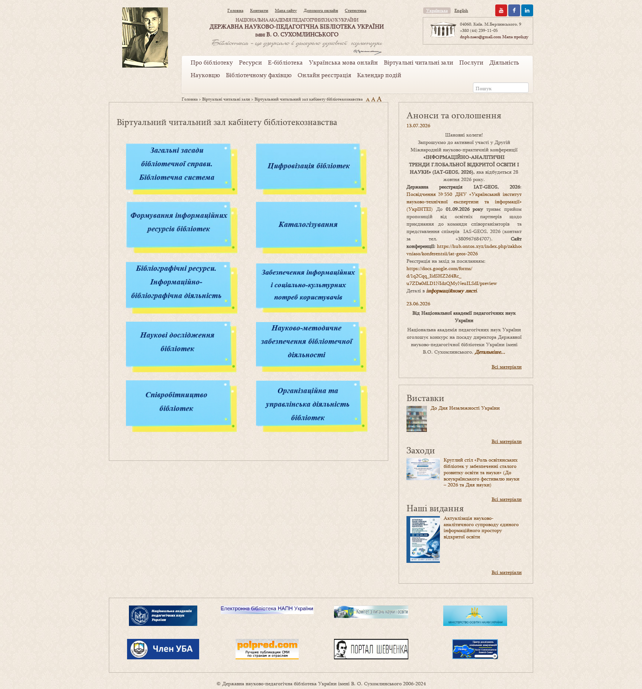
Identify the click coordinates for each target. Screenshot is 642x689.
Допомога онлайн (321, 10)
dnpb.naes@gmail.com (480, 37)
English (461, 10)
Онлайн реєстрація (324, 75)
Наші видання (435, 508)
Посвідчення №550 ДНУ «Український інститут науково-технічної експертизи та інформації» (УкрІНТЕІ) (464, 201)
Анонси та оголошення (453, 115)
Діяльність (504, 62)
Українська (437, 10)
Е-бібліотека (285, 62)
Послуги (471, 62)
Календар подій (379, 75)
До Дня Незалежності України (465, 407)
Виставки (425, 397)
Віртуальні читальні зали (418, 62)
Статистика (355, 10)
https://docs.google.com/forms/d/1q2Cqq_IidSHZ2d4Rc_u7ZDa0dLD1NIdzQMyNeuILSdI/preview (451, 275)
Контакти (259, 10)
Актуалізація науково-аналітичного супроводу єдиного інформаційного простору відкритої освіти (481, 527)
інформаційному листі (451, 290)
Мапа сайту (286, 10)
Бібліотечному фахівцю (259, 75)
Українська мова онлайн (343, 62)
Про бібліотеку (212, 62)
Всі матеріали (507, 366)
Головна (235, 10)
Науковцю (205, 75)
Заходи (420, 450)
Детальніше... (490, 351)
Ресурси (250, 62)
